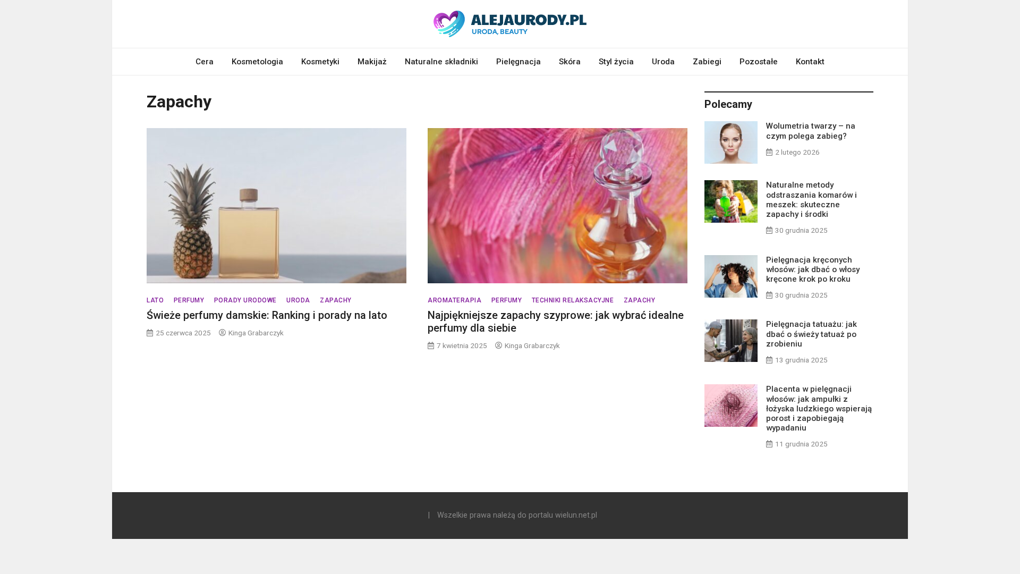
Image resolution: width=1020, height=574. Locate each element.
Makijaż (372, 61)
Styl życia (616, 61)
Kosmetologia (257, 61)
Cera (205, 61)
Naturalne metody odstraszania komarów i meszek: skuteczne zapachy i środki (811, 199)
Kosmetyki (320, 61)
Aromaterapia (454, 300)
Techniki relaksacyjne (573, 300)
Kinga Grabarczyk (256, 332)
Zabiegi (707, 61)
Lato (155, 300)
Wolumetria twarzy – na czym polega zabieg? (810, 130)
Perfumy (189, 300)
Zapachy (336, 300)
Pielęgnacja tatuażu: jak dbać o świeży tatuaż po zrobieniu (811, 333)
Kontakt (810, 61)
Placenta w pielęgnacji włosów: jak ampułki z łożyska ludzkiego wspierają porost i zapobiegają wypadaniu (819, 408)
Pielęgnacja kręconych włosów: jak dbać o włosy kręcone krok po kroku (813, 269)
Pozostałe (759, 61)
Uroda (663, 61)
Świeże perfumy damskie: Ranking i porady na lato (267, 315)
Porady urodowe (245, 300)
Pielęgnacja (518, 61)
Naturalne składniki (441, 61)
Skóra (570, 61)
